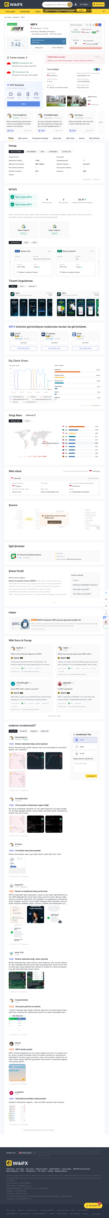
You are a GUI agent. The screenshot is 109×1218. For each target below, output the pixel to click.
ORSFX (51, 1214)
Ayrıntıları (23, 343)
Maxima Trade (25, 1214)
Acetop (85, 1214)
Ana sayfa (7, 17)
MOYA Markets (75, 1214)
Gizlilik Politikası (54, 1169)
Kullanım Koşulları (41, 1169)
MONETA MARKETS (47, 1210)
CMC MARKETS (11, 1214)
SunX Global (10, 1210)
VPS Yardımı (41, 1171)
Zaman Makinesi (57, 47)
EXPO (22, 1171)
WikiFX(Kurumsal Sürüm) (81, 1169)
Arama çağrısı (66, 1169)
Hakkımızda (10, 1169)
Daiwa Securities (62, 1210)
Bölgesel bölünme (61, 1171)
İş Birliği (50, 1171)
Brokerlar (16, 17)
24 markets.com (32, 1210)
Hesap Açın (39, 47)
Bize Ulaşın (20, 1169)
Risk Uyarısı (30, 1169)
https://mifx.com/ (83, 87)
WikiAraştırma (31, 1171)
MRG (72, 1210)
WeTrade (21, 1210)
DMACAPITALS (62, 1214)
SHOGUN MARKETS (39, 1214)
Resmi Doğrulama (12, 1171)
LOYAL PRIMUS (82, 1210)
